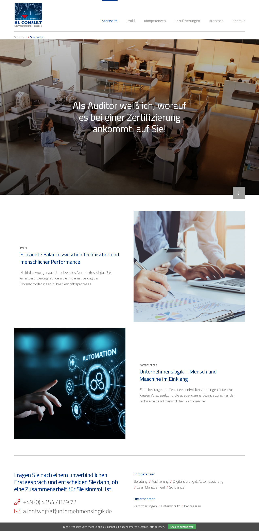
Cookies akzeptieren (182, 526)
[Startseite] (28, 14)
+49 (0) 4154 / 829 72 (49, 502)
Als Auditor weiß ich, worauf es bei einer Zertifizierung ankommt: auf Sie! (129, 117)
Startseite (20, 37)
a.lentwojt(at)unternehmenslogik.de (67, 511)
